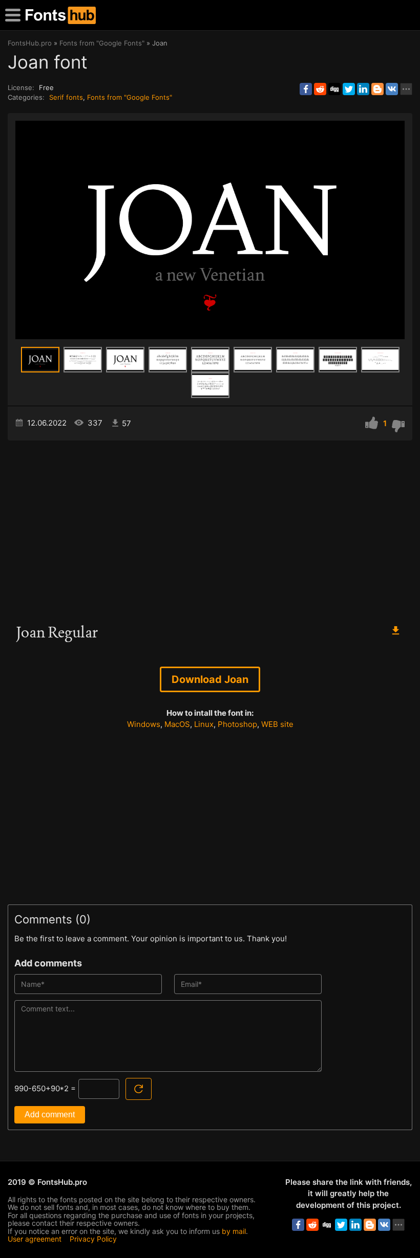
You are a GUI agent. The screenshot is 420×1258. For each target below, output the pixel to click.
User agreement (34, 1238)
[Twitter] (349, 89)
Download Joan (210, 679)
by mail (234, 1231)
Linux (204, 724)
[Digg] (334, 89)
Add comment (50, 1114)
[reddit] (320, 89)
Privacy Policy (93, 1238)
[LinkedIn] (363, 89)
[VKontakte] (392, 89)
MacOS (177, 724)
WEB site (277, 724)
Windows (143, 724)
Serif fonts (66, 97)
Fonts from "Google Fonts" (129, 97)
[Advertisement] (210, 527)
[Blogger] (377, 89)
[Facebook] (306, 89)
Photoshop (237, 724)
